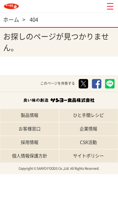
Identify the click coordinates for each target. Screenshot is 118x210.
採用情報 (29, 142)
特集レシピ (44, 204)
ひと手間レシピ (88, 115)
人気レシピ (74, 204)
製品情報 (29, 115)
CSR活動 (88, 142)
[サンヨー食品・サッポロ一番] (11, 6)
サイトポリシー (88, 156)
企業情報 (88, 129)
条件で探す (103, 204)
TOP (15, 204)
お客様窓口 (30, 129)
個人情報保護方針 (29, 156)
